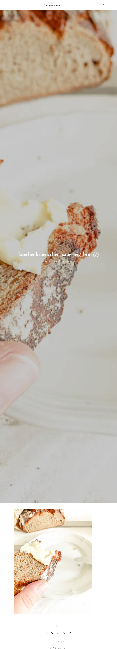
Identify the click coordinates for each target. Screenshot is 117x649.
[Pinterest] (52, 633)
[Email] (58, 633)
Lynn (62, 641)
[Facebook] (47, 633)
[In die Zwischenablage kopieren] (69, 633)
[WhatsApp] (64, 633)
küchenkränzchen (53, 4)
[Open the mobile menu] (110, 5)
